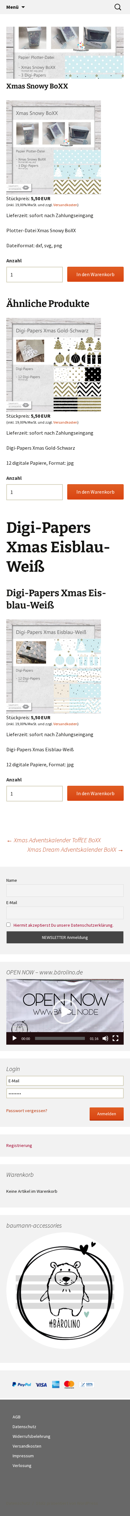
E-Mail (11, 902)
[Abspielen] (14, 1038)
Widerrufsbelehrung (31, 1436)
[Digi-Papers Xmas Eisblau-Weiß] (53, 666)
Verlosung (22, 1465)
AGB (17, 1417)
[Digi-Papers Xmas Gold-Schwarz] (53, 364)
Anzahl (14, 260)
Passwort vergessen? (26, 1110)
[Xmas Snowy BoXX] (53, 147)
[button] (65, 1011)
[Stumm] (105, 1038)
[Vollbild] (115, 1038)
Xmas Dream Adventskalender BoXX (75, 849)
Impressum (23, 1456)
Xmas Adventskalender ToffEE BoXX (53, 840)
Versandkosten (65, 204)
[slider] (60, 1038)
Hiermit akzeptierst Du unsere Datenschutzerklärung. (64, 925)
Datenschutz (24, 1426)
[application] (65, 1012)
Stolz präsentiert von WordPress (67, 1503)
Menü (12, 7)
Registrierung (19, 1145)
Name (11, 880)
